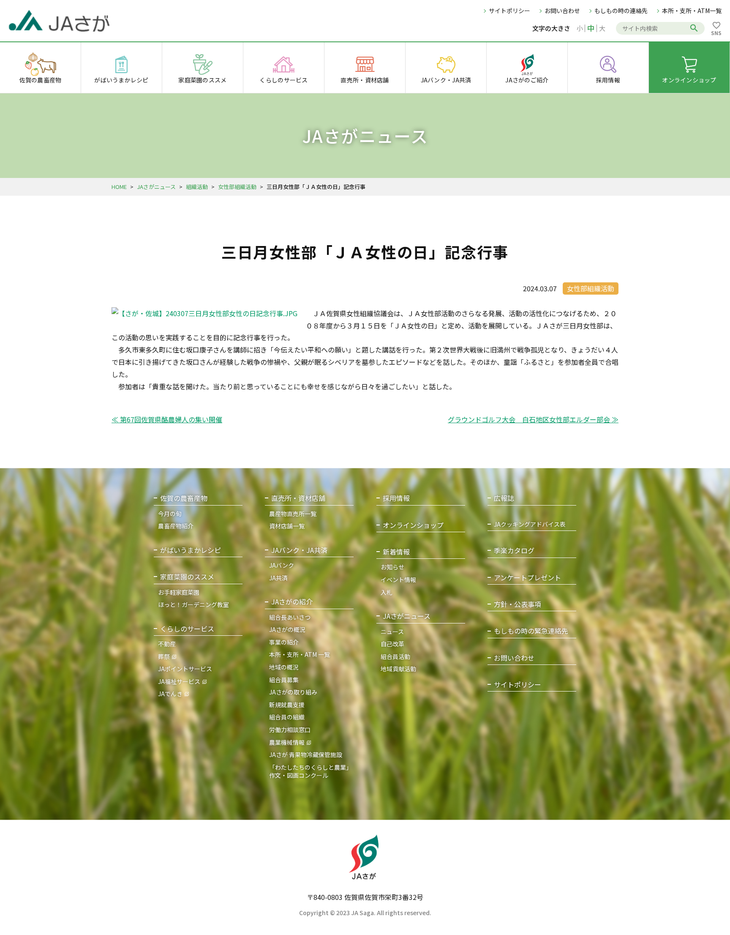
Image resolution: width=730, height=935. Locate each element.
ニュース (392, 631)
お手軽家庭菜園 (178, 592)
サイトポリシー (509, 10)
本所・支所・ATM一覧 (692, 10)
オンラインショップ (413, 525)
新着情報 (396, 552)
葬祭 (164, 656)
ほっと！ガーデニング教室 (193, 604)
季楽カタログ (514, 550)
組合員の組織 (287, 717)
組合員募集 (284, 679)
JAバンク (281, 565)
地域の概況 (284, 667)
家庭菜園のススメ (187, 577)
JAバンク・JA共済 (299, 550)
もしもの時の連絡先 (621, 10)
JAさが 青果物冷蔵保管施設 (305, 754)
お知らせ (392, 567)
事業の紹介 (284, 642)
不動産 (167, 644)
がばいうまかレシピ (190, 550)
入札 (386, 592)
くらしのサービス (187, 629)
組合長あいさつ (290, 617)
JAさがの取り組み (293, 692)
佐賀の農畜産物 (183, 498)
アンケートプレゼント (527, 577)
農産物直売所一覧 (292, 513)
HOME (119, 187)
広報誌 (504, 498)
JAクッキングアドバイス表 (530, 524)
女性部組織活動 (237, 187)
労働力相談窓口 (290, 729)
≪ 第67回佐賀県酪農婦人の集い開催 (167, 419)
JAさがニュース (156, 187)
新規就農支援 (287, 704)
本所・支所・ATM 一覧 (299, 654)
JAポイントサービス (185, 668)
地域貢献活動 (398, 668)
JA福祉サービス (179, 681)
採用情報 (396, 498)
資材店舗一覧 (287, 526)
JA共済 (278, 578)
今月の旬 (170, 513)
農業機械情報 (287, 742)
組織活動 (197, 187)
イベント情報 (398, 579)
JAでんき (170, 693)
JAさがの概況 (287, 629)
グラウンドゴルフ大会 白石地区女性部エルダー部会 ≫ (533, 419)
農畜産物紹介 (175, 526)
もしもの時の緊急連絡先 (531, 631)
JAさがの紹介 (292, 602)
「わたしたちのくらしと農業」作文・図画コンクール (310, 771)
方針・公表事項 (517, 604)
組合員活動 (395, 656)
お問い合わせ (562, 10)
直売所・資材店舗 (298, 498)
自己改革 (392, 644)
